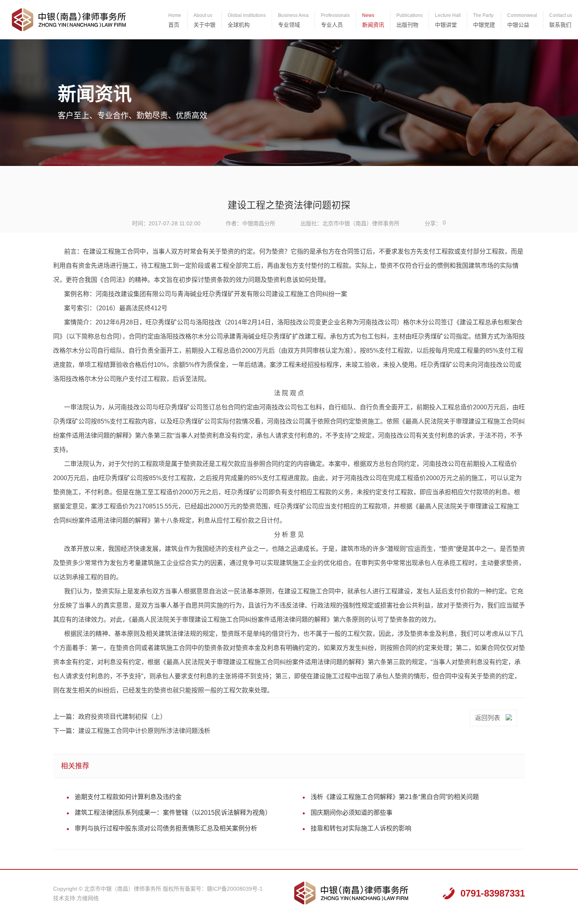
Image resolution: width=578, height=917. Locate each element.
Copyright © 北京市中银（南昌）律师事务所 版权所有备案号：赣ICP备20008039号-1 (158, 889)
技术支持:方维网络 (76, 898)
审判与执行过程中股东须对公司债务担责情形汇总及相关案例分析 (166, 828)
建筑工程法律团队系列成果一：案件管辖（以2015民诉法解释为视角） (173, 812)
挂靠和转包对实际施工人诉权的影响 (361, 828)
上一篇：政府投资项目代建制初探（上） (109, 716)
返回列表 (488, 717)
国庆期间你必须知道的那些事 (351, 812)
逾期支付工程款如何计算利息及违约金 (128, 797)
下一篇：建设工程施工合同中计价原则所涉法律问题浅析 (131, 730)
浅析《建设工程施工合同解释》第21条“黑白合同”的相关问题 (395, 797)
